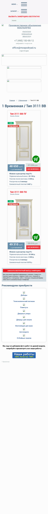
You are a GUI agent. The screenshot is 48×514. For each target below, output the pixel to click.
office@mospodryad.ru (24, 47)
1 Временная (22, 100)
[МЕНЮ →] (24, 4)
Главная (12, 100)
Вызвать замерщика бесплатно (24, 16)
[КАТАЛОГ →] (24, 11)
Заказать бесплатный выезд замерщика (24, 271)
